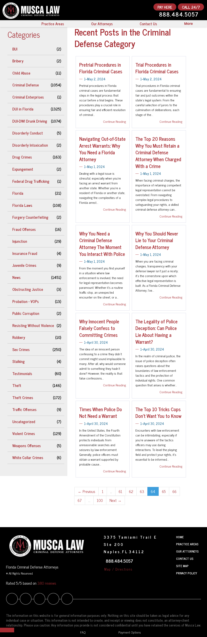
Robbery (18, 337)
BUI (14, 49)
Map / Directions (118, 569)
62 (131, 491)
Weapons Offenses (26, 446)
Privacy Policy (186, 573)
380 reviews (46, 583)
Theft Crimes (22, 397)
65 (164, 491)
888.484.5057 (179, 15)
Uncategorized (23, 421)
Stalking (18, 361)
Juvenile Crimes (24, 265)
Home (180, 536)
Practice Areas (52, 24)
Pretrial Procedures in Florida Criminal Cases (100, 68)
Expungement (22, 169)
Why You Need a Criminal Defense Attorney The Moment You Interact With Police (102, 243)
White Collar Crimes (27, 457)
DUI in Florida (22, 109)
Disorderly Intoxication (30, 145)
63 (142, 491)
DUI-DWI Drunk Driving (29, 121)
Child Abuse (21, 73)
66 (174, 491)
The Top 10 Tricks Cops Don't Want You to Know (158, 412)
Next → (115, 500)
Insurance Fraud (24, 253)
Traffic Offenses (24, 409)
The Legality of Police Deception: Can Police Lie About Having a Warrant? (156, 331)
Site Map (182, 565)
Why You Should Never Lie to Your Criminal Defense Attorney (156, 240)
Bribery (17, 61)
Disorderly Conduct (27, 133)
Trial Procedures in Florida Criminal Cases (156, 68)
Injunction (19, 241)
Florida (17, 193)
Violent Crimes (23, 433)
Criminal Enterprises (28, 97)
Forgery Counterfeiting (30, 217)
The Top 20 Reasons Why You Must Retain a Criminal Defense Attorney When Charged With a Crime (158, 152)
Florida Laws (22, 205)
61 (120, 491)
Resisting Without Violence (33, 325)
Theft (16, 385)
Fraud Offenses (24, 229)
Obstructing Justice (27, 289)
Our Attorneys (102, 24)
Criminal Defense (25, 85)
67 (80, 500)
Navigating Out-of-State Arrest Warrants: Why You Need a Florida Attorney (102, 149)
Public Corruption (25, 313)
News (16, 277)
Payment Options (129, 632)
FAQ (83, 632)
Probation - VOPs (25, 301)
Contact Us (148, 24)
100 (100, 500)
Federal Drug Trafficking (30, 181)
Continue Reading (114, 121)
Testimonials (22, 373)
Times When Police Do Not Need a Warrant (100, 412)
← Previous (86, 491)
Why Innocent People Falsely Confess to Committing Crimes (99, 328)
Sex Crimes (21, 349)
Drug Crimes (22, 157)
